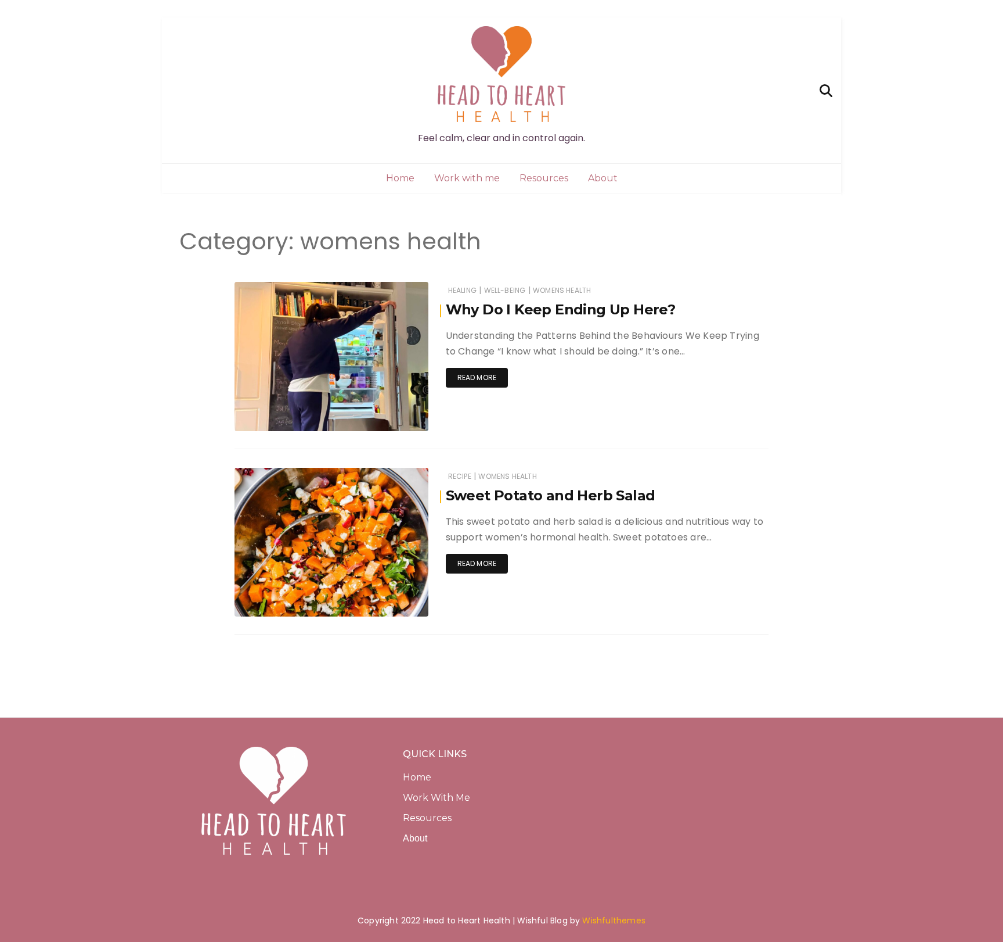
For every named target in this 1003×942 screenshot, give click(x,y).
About (603, 178)
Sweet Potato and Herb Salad (550, 495)
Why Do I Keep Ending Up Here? (561, 309)
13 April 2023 (393, 599)
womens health (562, 290)
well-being (505, 290)
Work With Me (437, 797)
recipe (459, 476)
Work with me (467, 178)
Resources (543, 178)
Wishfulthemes (613, 920)
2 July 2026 (394, 414)
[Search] (826, 90)
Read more (477, 377)
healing (462, 290)
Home (400, 178)
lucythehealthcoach (305, 415)
